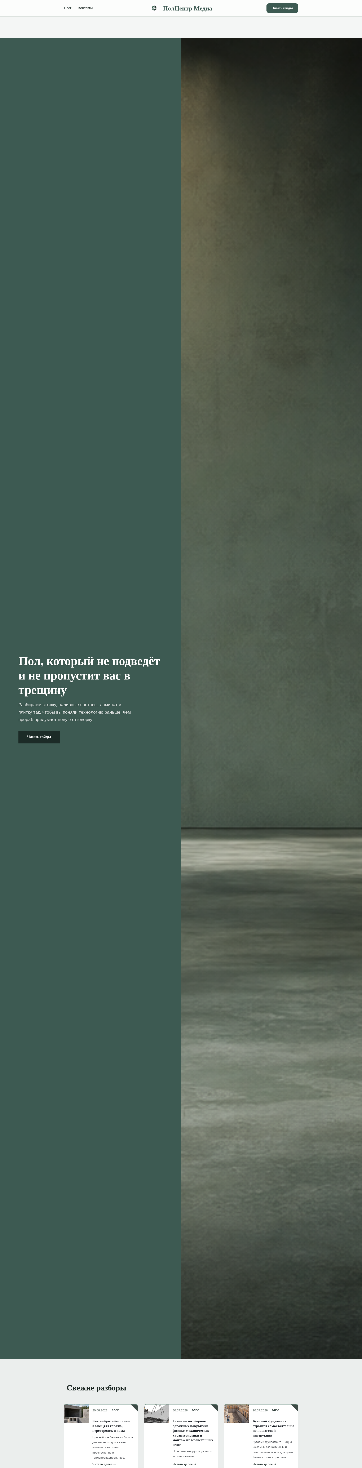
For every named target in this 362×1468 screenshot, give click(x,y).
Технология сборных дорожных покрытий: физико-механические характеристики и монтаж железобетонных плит (193, 1432)
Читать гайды (282, 8)
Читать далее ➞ (104, 1464)
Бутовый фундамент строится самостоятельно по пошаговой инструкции (273, 1428)
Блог (67, 8)
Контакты (85, 8)
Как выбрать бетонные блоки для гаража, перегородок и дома (111, 1425)
